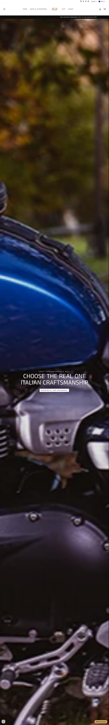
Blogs (70, 9)
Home (25, 9)
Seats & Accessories (38, 9)
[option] (54, 17)
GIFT (64, 9)
